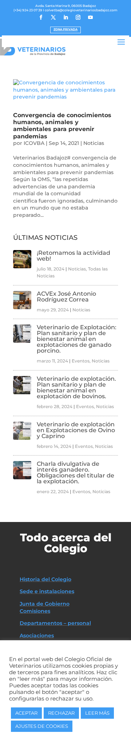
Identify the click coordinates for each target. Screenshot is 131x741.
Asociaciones (37, 635)
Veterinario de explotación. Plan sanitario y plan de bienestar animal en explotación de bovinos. (76, 387)
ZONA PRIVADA (65, 29)
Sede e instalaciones (47, 591)
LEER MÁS (97, 713)
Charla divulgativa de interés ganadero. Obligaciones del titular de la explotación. (75, 472)
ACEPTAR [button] (26, 713)
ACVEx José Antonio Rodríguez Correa (66, 296)
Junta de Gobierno (45, 603)
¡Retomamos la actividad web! (73, 255)
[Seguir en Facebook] (40, 17)
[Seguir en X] (53, 17)
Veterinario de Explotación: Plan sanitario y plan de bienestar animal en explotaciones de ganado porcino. (76, 339)
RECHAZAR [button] (61, 713)
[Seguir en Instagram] (78, 17)
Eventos (81, 361)
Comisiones (35, 611)
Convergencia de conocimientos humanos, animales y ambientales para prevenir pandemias (62, 126)
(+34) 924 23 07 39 (27, 10)
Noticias (93, 143)
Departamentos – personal (55, 623)
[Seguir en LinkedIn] (65, 17)
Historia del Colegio (45, 579)
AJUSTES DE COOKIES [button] (41, 726)
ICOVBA (34, 143)
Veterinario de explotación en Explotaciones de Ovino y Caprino (76, 430)
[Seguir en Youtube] (90, 17)
